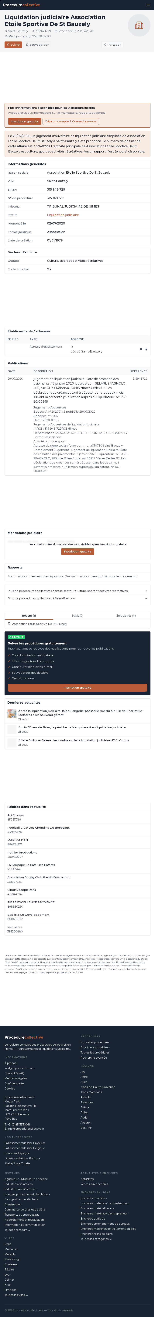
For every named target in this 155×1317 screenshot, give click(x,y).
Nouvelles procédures (95, 1042)
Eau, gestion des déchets (21, 1199)
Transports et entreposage (22, 1214)
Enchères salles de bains (96, 1234)
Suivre (15, 44)
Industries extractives (19, 1184)
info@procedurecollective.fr (26, 1128)
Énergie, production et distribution (27, 1194)
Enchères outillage (93, 1218)
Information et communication (25, 1225)
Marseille (10, 1254)
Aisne (84, 1077)
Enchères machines (94, 1198)
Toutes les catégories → (96, 1239)
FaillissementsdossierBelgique (25, 1148)
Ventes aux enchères (94, 1184)
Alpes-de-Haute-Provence (98, 1087)
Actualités (87, 1179)
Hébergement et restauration (24, 1219)
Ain (83, 1071)
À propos (10, 1063)
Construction (13, 1204)
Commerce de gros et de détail (25, 1209)
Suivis (77, 615)
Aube (84, 1112)
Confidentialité (14, 1083)
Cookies (10, 1088)
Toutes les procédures (95, 1052)
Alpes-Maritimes (91, 1092)
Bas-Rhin (86, 1127)
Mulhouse (11, 1249)
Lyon (8, 1274)
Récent (29, 615)
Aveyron (86, 1122)
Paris (8, 1244)
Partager (114, 44)
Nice (8, 1284)
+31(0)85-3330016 (18, 1124)
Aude (84, 1117)
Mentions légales (16, 1078)
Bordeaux (11, 1264)
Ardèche (86, 1097)
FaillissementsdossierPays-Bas (25, 1143)
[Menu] (148, 5)
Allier (84, 1082)
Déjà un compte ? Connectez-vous (70, 121)
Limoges (10, 1290)
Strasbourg (12, 1259)
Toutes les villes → (16, 1295)
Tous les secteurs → (17, 1230)
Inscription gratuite (24, 121)
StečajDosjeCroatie (17, 1163)
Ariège (85, 1107)
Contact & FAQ (14, 1073)
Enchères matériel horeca (98, 1208)
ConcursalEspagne (17, 1153)
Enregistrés (126, 615)
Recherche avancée (94, 1057)
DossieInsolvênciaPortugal (22, 1158)
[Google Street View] (146, 349)
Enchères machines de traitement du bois (108, 1228)
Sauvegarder (39, 44)
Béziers (9, 1269)
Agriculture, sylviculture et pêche (26, 1179)
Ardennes (87, 1102)
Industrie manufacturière (21, 1189)
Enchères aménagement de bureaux (105, 1223)
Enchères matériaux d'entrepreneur (104, 1213)
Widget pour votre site (20, 1068)
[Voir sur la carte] (141, 349)
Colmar (9, 1279)
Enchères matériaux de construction (105, 1203)
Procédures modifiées (95, 1047)
